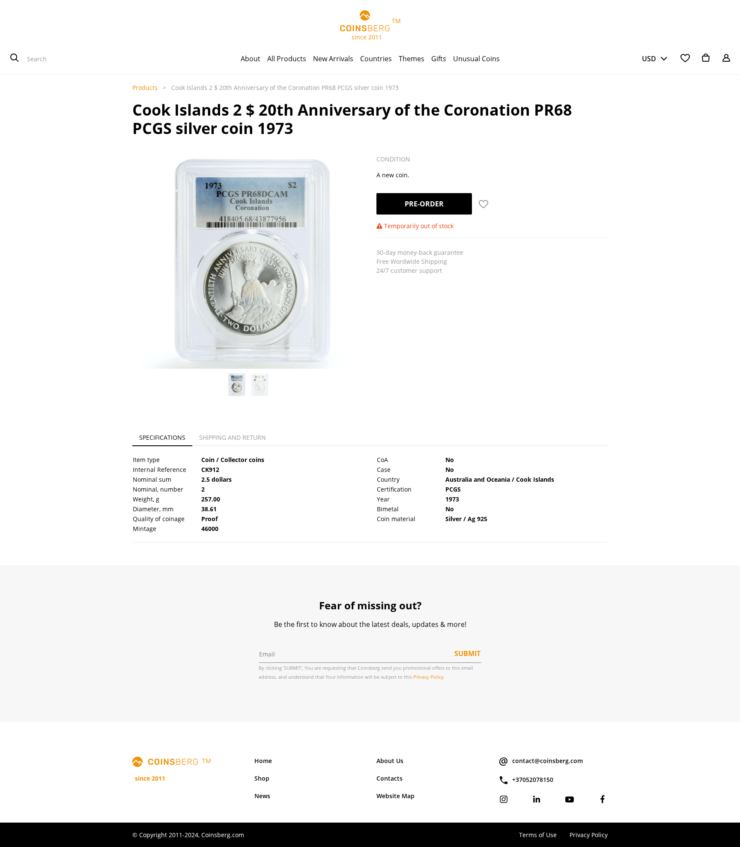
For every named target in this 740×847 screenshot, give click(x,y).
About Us (389, 761)
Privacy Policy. (429, 677)
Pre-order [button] (424, 204)
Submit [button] (467, 653)
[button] (141, 240)
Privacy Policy (589, 835)
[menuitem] (250, 58)
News (262, 796)
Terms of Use (538, 835)
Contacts (389, 778)
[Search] (15, 58)
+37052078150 (532, 779)
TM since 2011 (370, 29)
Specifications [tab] (162, 437)
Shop (261, 778)
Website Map (395, 796)
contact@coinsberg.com (547, 761)
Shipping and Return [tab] (232, 437)
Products (145, 88)
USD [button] (649, 58)
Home (263, 761)
